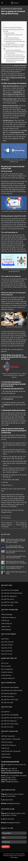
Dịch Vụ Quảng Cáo (6, 8)
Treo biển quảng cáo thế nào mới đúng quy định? (15, 551)
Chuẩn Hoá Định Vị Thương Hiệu (10, 739)
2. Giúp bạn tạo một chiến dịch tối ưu (14, 55)
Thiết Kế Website (6, 629)
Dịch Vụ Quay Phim (6, 651)
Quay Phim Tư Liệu (6, 654)
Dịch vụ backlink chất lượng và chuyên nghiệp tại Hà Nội (15, 567)
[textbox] (14, 113)
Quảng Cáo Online (17, 9)
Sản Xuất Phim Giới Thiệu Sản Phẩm (11, 593)
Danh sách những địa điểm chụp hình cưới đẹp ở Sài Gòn (15, 557)
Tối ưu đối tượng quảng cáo (12, 38)
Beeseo (12, 855)
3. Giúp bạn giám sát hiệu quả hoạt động (15, 56)
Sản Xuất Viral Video (7, 605)
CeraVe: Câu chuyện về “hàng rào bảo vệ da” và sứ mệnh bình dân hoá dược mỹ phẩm (16, 541)
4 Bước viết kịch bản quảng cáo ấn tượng (16, 572)
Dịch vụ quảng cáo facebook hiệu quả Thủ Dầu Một (6, 524)
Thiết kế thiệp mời (6, 623)
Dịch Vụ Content (6, 666)
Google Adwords (6, 675)
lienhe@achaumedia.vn (12, 770)
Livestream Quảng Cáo (8, 678)
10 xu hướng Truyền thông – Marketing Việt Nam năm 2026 (15, 546)
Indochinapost (14, 857)
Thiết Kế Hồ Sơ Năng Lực (8, 617)
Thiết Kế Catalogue (6, 614)
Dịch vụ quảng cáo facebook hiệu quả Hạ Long (21, 524)
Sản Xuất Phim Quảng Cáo (9, 596)
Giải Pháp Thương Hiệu (8, 736)
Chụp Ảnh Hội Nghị (6, 645)
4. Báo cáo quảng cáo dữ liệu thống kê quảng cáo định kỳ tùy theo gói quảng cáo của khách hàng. (15, 60)
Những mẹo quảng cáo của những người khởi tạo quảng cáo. (15, 42)
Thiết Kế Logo (5, 620)
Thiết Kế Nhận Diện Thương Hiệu (10, 751)
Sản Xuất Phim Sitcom (7, 599)
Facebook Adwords (17, 8)
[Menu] (2, 3)
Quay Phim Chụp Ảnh (7, 642)
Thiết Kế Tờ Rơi (5, 626)
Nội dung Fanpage (10, 33)
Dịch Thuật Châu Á (19, 855)
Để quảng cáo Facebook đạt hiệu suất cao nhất (13, 30)
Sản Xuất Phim (5, 712)
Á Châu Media (21, 853)
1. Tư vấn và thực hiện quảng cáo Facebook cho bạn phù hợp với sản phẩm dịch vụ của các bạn (15, 51)
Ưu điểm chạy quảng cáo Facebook (12, 27)
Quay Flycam (5, 639)
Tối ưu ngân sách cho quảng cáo (13, 39)
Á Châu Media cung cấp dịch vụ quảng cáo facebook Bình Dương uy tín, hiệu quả (13, 46)
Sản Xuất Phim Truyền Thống (9, 602)
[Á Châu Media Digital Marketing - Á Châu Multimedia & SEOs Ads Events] (14, 2)
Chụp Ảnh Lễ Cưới (6, 648)
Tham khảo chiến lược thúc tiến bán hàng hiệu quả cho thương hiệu (16, 562)
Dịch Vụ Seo (4, 663)
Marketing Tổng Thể (6, 9)
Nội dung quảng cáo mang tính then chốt (14, 35)
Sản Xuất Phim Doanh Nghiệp (9, 590)
